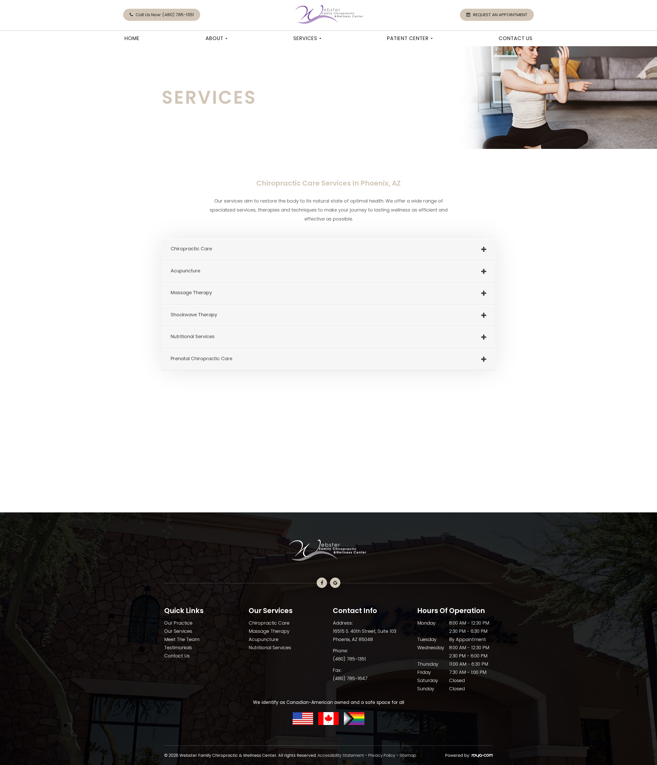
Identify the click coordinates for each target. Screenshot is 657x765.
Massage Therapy (269, 631)
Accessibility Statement (340, 755)
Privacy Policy (381, 755)
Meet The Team (181, 639)
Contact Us (516, 38)
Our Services (178, 631)
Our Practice (178, 623)
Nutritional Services (270, 647)
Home (132, 38)
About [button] (214, 38)
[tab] (328, 250)
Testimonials (178, 647)
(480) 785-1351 (349, 659)
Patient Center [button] (408, 38)
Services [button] (305, 38)
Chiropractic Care (269, 623)
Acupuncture (263, 639)
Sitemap (408, 755)
